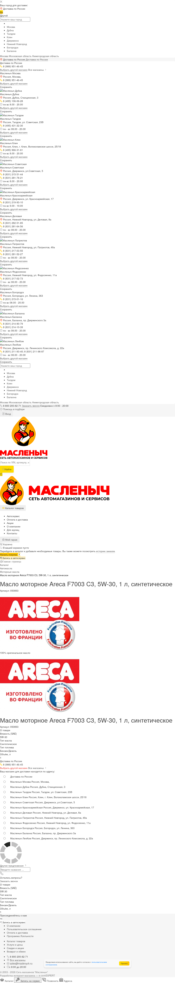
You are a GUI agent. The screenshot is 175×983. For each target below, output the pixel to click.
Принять (124, 963)
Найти (8, 469)
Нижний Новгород (17, 44)
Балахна (11, 51)
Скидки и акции (15, 948)
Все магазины (36, 69)
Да (1, 12)
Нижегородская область (45, 56)
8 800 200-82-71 (12, 405)
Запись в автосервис (13, 558)
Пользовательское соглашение (24, 929)
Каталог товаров (16, 941)
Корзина (7, 544)
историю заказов (105, 551)
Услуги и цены (15, 944)
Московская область (20, 56)
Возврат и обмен (16, 951)
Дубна (10, 30)
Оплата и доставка (17, 519)
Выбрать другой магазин (14, 69)
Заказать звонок (31, 405)
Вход (8, 413)
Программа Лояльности (20, 936)
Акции (10, 523)
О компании (13, 526)
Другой (4, 15)
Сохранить (6, 87)
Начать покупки (9, 554)
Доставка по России (37, 59)
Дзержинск (13, 40)
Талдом (11, 33)
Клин (9, 37)
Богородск (12, 47)
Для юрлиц (13, 529)
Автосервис (13, 516)
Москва (11, 26)
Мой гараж (11, 539)
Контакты (12, 533)
